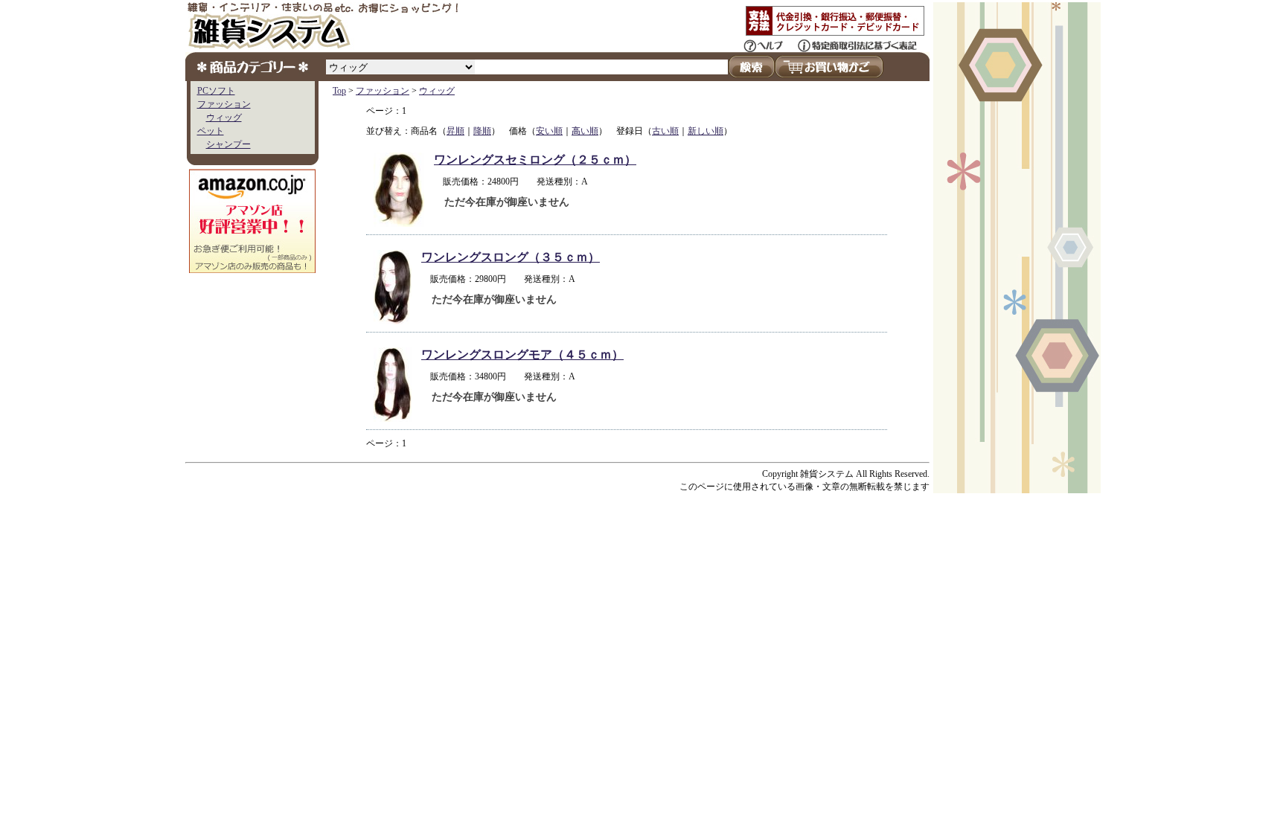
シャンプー (228, 144)
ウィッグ (224, 117)
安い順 (549, 131)
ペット (210, 131)
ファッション (224, 104)
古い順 (665, 131)
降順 (482, 131)
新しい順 (705, 131)
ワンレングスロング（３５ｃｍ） (510, 257)
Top (339, 91)
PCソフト (216, 91)
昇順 (455, 131)
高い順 (585, 131)
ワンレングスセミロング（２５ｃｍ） (535, 159)
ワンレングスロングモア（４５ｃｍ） (522, 354)
